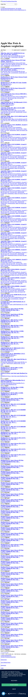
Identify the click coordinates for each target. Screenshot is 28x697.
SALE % (23, 10)
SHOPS (10, 8)
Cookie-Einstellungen (6, 655)
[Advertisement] (14, 25)
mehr (14, 689)
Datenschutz (4, 659)
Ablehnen (14, 680)
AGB (2, 668)
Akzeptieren (14, 685)
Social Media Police (5, 662)
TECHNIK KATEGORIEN (14, 10)
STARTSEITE (4, 8)
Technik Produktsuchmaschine (8, 657)
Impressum (3, 665)
